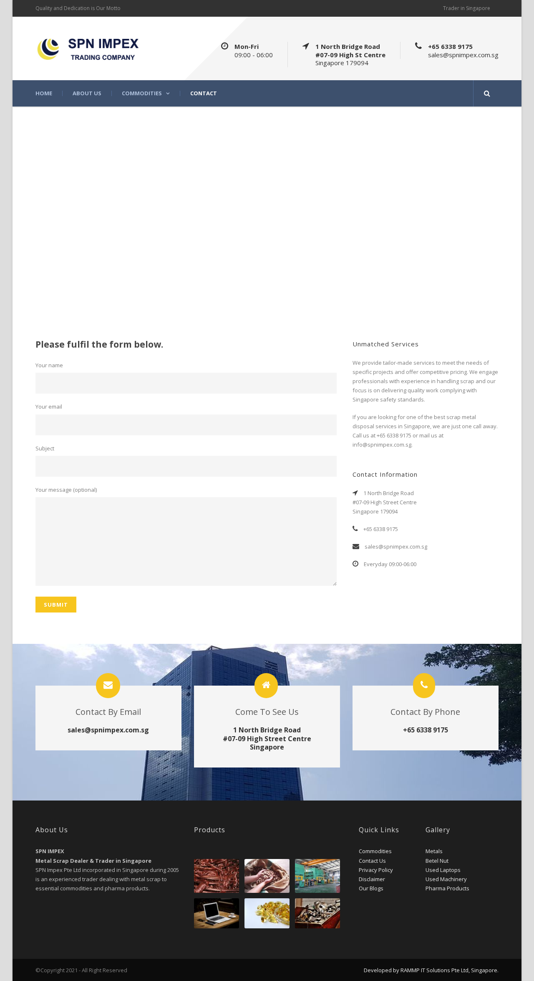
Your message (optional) (66, 489)
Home (43, 93)
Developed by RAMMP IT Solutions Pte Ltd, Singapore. (431, 970)
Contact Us (372, 860)
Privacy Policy (376, 870)
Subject (44, 448)
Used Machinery (446, 879)
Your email (48, 406)
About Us (87, 93)
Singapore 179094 (341, 62)
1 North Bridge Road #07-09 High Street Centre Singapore (267, 738)
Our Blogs (371, 888)
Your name (49, 365)
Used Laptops (443, 870)
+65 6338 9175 (450, 46)
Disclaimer (372, 879)
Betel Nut (437, 860)
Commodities (142, 93)
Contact (203, 93)
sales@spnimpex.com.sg (463, 55)
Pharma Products (447, 888)
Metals (434, 851)
